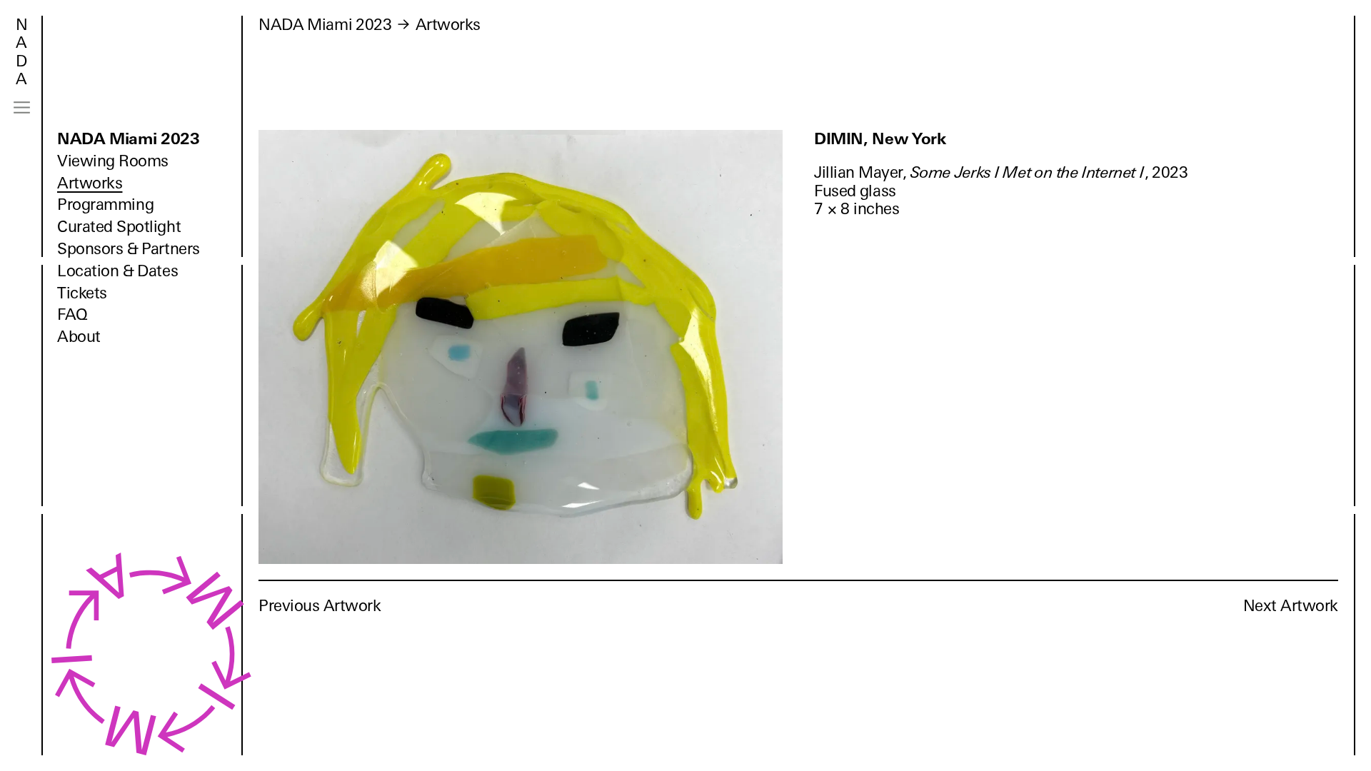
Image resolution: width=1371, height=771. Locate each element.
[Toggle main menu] (22, 107)
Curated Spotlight (119, 227)
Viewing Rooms (113, 161)
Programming (105, 204)
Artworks (89, 183)
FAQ (72, 314)
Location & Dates (117, 271)
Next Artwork (1290, 606)
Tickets (82, 293)
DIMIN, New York (880, 138)
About (79, 337)
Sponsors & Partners (128, 249)
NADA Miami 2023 (128, 138)
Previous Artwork (319, 606)
